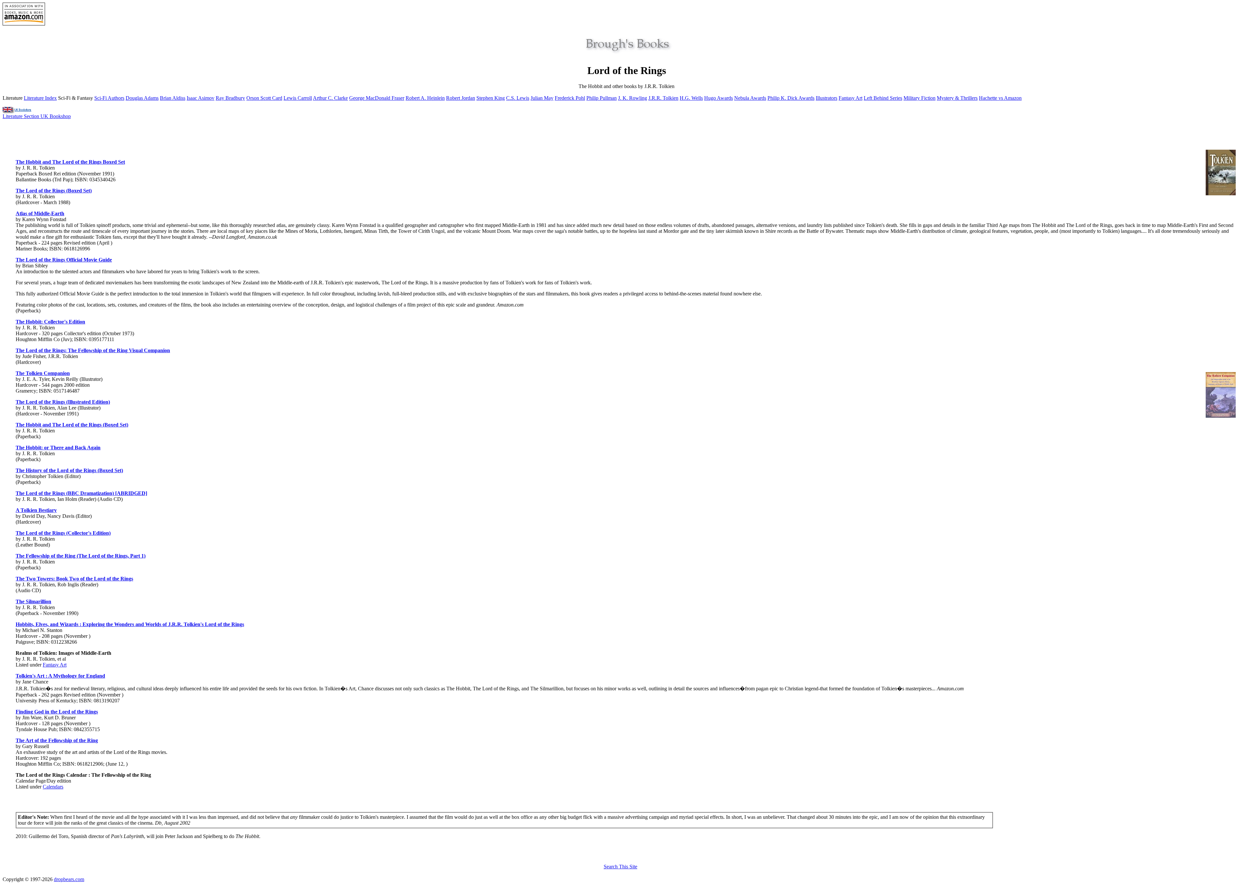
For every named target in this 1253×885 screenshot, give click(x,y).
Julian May (542, 98)
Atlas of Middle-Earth (40, 213)
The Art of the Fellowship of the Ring (57, 740)
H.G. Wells (691, 98)
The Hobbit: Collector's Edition (50, 321)
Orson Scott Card (264, 98)
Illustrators (826, 98)
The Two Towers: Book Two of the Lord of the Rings (74, 578)
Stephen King (490, 98)
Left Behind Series (883, 98)
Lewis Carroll (298, 98)
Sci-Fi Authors (109, 98)
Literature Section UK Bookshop (37, 116)
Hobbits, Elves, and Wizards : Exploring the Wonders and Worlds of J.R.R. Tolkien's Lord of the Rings (130, 624)
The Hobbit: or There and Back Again (58, 447)
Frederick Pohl (570, 98)
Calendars (53, 786)
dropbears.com (69, 879)
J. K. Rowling (632, 98)
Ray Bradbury (230, 98)
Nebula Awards (750, 98)
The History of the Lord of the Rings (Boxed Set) (69, 470)
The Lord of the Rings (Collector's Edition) (63, 533)
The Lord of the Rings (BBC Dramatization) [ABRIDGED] (81, 493)
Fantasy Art (850, 98)
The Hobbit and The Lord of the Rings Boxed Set (70, 162)
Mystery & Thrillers (957, 98)
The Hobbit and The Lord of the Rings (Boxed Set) (72, 425)
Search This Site (620, 866)
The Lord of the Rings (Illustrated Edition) (63, 402)
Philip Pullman (601, 98)
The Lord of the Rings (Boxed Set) (54, 190)
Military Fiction (920, 98)
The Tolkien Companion (43, 373)
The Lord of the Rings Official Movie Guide (64, 259)
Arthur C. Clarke (330, 98)
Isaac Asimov (200, 98)
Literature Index (40, 98)
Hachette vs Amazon (1000, 98)
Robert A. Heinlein (425, 98)
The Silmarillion (33, 601)
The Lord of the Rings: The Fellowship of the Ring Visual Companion (93, 350)
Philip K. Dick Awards (790, 98)
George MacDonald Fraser (376, 98)
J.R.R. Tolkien (663, 98)
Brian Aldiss (172, 98)
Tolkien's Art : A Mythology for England (60, 676)
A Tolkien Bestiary (36, 510)
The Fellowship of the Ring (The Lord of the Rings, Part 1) (81, 556)
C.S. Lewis (517, 98)
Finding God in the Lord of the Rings (57, 711)
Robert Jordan (460, 98)
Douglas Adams (142, 98)
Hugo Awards (718, 98)
